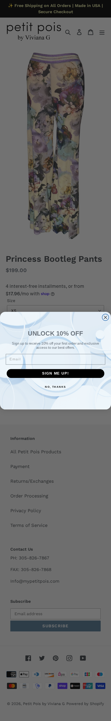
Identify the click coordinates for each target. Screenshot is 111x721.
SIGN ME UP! (55, 373)
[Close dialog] (105, 317)
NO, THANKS (55, 386)
